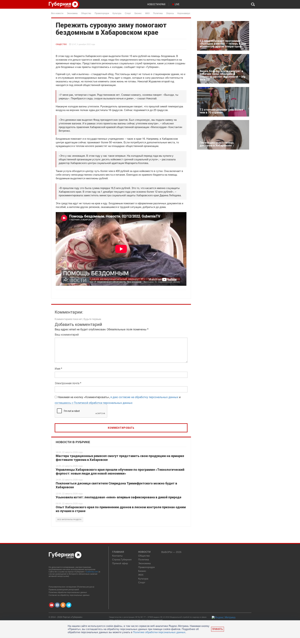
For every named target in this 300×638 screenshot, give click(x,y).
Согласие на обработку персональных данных (69, 595)
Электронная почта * (68, 383)
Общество (86, 13)
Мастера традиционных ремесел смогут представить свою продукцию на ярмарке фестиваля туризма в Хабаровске (120, 458)
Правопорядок (102, 13)
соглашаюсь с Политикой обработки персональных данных (93, 403)
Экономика (72, 13)
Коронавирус (183, 13)
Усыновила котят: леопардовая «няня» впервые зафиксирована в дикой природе (118, 497)
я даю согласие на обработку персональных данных (144, 397)
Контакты (117, 555)
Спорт (128, 13)
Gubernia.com (92, 572)
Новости (144, 552)
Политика (158, 13)
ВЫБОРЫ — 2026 (171, 552)
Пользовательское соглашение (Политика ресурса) (71, 587)
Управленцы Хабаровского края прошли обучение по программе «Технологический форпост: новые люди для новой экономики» (120, 471)
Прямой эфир (120, 563)
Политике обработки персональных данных (159, 632)
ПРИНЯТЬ (217, 629)
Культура (116, 13)
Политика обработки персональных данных (68, 592)
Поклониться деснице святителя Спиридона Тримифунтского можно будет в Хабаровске (116, 485)
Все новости (57, 13)
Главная (118, 552)
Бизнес (138, 13)
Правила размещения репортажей (64, 589)
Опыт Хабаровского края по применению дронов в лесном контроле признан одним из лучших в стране (121, 509)
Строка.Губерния (122, 559)
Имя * (58, 368)
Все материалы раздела (69, 519)
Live (177, 4)
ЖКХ (147, 13)
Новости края (156, 4)
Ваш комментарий (67, 334)
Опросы (170, 13)
